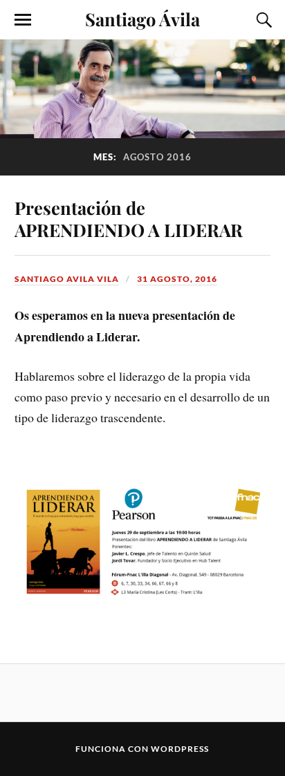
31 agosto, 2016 (177, 279)
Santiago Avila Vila (67, 279)
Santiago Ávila (142, 18)
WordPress (180, 749)
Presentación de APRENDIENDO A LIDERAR (129, 218)
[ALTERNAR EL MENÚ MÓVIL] (23, 20)
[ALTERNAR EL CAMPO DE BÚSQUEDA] (262, 20)
